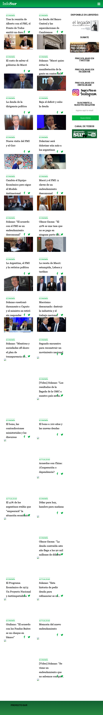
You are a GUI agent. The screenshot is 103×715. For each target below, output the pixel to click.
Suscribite (85, 117)
